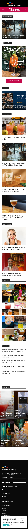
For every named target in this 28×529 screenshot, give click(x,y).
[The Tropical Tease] (20, 299)
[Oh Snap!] (8, 338)
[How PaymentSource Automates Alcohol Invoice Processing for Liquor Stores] (14, 100)
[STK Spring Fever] (20, 332)
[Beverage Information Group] (14, 4)
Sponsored (5, 88)
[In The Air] (20, 312)
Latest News (5, 346)
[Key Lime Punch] (8, 319)
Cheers (9, 493)
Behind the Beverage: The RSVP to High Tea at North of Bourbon (12, 217)
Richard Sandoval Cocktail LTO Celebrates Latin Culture (13, 190)
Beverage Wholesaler (9, 489)
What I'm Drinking (6, 224)
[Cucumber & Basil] (8, 287)
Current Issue (7, 42)
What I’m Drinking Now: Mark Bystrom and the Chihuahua (12, 274)
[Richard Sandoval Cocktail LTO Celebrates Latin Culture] (14, 178)
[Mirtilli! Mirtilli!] (8, 293)
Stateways (6, 496)
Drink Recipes (5, 280)
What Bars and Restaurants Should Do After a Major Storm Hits (14, 164)
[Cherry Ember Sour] (8, 306)
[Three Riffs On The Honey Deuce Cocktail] (14, 126)
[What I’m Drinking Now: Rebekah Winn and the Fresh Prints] (14, 236)
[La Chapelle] (20, 287)
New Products (5, 387)
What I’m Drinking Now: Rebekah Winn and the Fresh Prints (13, 248)
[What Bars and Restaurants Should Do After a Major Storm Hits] (14, 29)
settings (22, 522)
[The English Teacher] (20, 306)
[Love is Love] (8, 325)
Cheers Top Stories (7, 16)
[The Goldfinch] (20, 325)
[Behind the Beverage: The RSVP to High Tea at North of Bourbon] (14, 204)
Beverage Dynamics (13, 486)
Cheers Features (6, 114)
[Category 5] (20, 293)
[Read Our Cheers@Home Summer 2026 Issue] (14, 61)
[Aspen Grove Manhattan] (20, 319)
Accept (5, 525)
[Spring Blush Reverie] (8, 332)
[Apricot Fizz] (8, 312)
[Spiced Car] (20, 338)
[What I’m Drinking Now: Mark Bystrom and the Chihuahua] (14, 262)
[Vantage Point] (8, 299)
